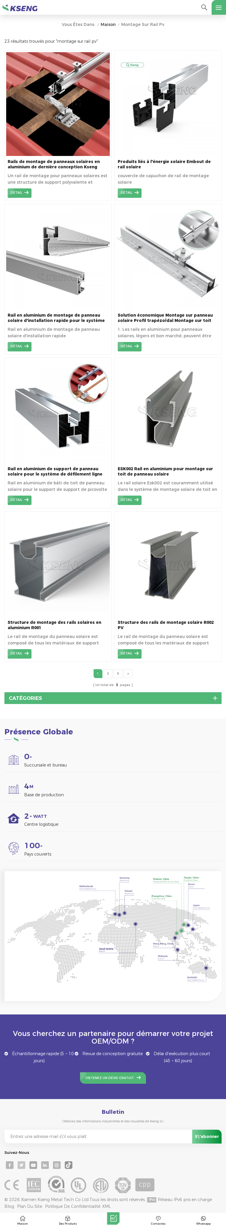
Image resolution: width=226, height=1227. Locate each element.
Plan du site (29, 1206)
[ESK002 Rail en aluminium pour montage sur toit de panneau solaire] (168, 461)
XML (106, 1206)
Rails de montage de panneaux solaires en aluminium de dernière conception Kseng (54, 164)
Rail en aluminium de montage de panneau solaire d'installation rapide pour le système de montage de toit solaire (56, 318)
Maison (108, 24)
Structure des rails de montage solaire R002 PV (166, 625)
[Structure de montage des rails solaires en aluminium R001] (58, 615)
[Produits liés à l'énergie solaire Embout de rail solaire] (168, 154)
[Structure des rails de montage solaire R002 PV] (168, 615)
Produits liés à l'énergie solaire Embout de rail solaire (164, 164)
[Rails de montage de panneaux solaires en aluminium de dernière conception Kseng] (58, 154)
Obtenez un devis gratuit (109, 1078)
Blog (9, 1206)
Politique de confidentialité (72, 1206)
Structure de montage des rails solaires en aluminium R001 (54, 625)
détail (16, 193)
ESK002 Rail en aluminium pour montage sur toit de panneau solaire (165, 471)
